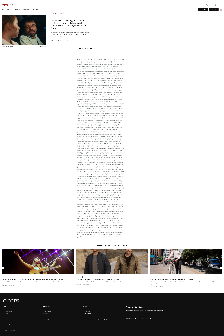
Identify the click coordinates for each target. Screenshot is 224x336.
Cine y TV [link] (54, 13)
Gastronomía (26, 9)
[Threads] (150, 318)
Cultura (16, 9)
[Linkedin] (146, 318)
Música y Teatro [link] (155, 277)
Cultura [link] (60, 13)
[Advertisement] (146, 75)
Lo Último (35, 9)
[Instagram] (139, 318)
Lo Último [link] (79, 277)
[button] (80, 48)
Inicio (3, 9)
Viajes (8, 9)
